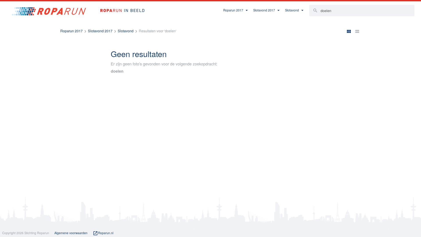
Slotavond (126, 30)
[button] (235, 10)
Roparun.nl (103, 233)
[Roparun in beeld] (120, 5)
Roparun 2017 (71, 30)
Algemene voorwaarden (70, 233)
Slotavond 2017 (100, 30)
